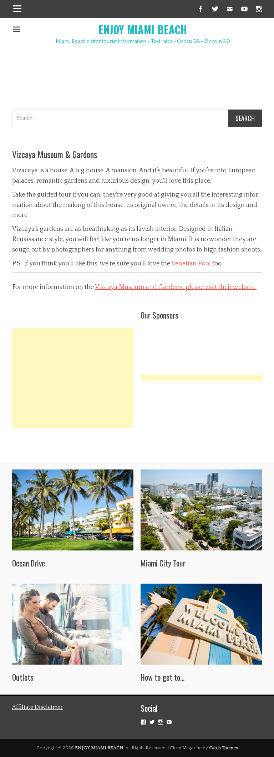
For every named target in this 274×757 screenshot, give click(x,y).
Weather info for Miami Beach (97, 88)
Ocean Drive (28, 563)
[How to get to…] (201, 624)
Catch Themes (223, 747)
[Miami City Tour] (201, 509)
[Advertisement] (72, 378)
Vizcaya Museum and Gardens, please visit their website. (176, 287)
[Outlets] (72, 624)
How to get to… (162, 677)
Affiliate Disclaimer (37, 707)
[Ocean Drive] (72, 509)
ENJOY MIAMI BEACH (142, 29)
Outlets (23, 677)
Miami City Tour (163, 563)
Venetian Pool (191, 263)
